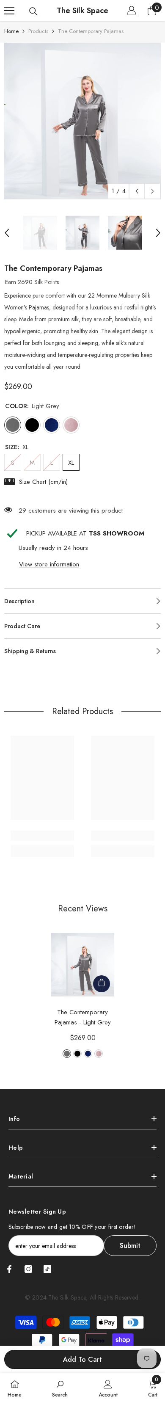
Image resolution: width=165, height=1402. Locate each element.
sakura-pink (98, 1053)
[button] (136, 191)
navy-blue (88, 1053)
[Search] (33, 11)
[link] (42, 836)
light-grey (67, 1053)
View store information (49, 564)
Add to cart (82, 1359)
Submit (130, 1245)
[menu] (9, 11)
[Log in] (131, 10)
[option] (82, 121)
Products (38, 31)
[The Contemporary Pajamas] (82, 964)
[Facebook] (9, 1269)
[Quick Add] (101, 983)
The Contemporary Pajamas (83, 1017)
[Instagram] (28, 1269)
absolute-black (77, 1053)
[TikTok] (47, 1269)
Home (11, 31)
